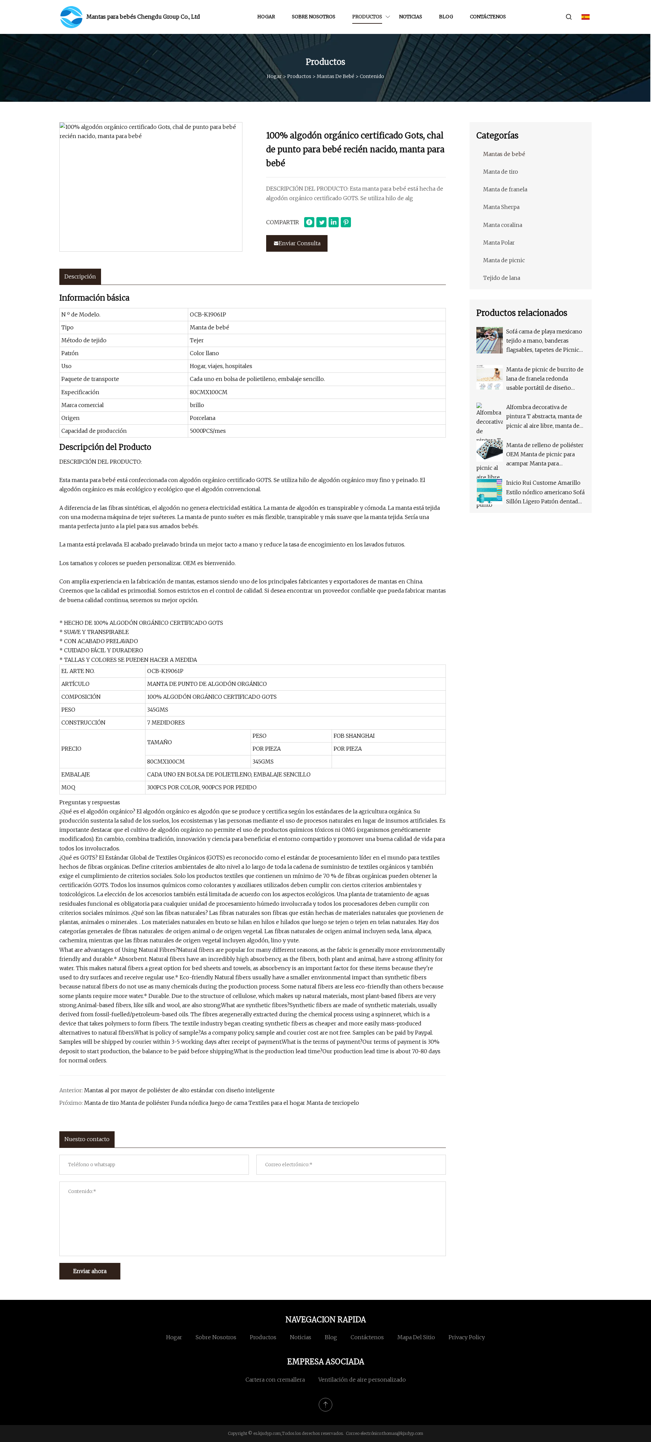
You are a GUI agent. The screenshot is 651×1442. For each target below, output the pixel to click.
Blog (446, 17)
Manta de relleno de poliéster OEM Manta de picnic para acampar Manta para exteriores (545, 455)
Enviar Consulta (299, 243)
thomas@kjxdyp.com (402, 1433)
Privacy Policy (467, 1337)
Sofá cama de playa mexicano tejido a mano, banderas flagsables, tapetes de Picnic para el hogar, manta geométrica (544, 341)
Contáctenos (488, 17)
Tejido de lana (501, 277)
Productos (367, 17)
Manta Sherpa (501, 207)
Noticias (410, 17)
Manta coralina (502, 225)
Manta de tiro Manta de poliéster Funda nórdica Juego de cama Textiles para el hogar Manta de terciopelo (221, 1102)
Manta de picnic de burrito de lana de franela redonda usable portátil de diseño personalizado (545, 379)
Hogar (266, 17)
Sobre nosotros (313, 17)
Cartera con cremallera (275, 1379)
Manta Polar (499, 242)
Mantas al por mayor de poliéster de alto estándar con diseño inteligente (179, 1090)
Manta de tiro (500, 171)
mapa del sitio (416, 1337)
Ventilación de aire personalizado (362, 1379)
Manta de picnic (504, 260)
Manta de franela (505, 189)
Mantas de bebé (335, 76)
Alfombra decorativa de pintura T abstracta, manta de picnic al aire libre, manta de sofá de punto (544, 417)
